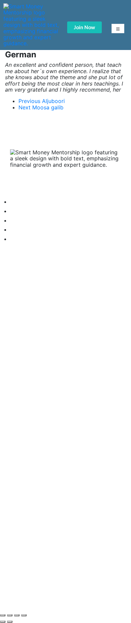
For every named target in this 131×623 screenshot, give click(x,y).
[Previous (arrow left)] (2, 622)
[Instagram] (79, 315)
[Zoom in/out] (24, 615)
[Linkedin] (58, 315)
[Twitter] (18, 315)
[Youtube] (38, 315)
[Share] (9, 615)
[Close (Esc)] (2, 615)
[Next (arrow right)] (9, 622)
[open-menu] (118, 28)
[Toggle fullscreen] (16, 615)
